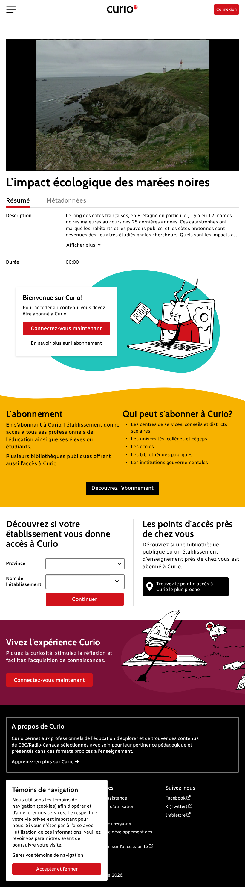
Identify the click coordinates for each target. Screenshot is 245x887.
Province (15, 563)
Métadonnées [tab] (66, 200)
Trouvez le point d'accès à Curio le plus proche (184, 586)
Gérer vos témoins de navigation (47, 855)
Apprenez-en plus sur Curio (43, 761)
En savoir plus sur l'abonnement (66, 343)
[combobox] (77, 581)
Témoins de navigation (109, 823)
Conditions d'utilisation (110, 806)
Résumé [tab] (18, 200)
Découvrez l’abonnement (122, 488)
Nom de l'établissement (24, 581)
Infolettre (175, 815)
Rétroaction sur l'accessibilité (117, 846)
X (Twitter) (176, 806)
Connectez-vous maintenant (66, 328)
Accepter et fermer (57, 869)
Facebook (175, 798)
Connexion (226, 9)
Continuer (84, 599)
